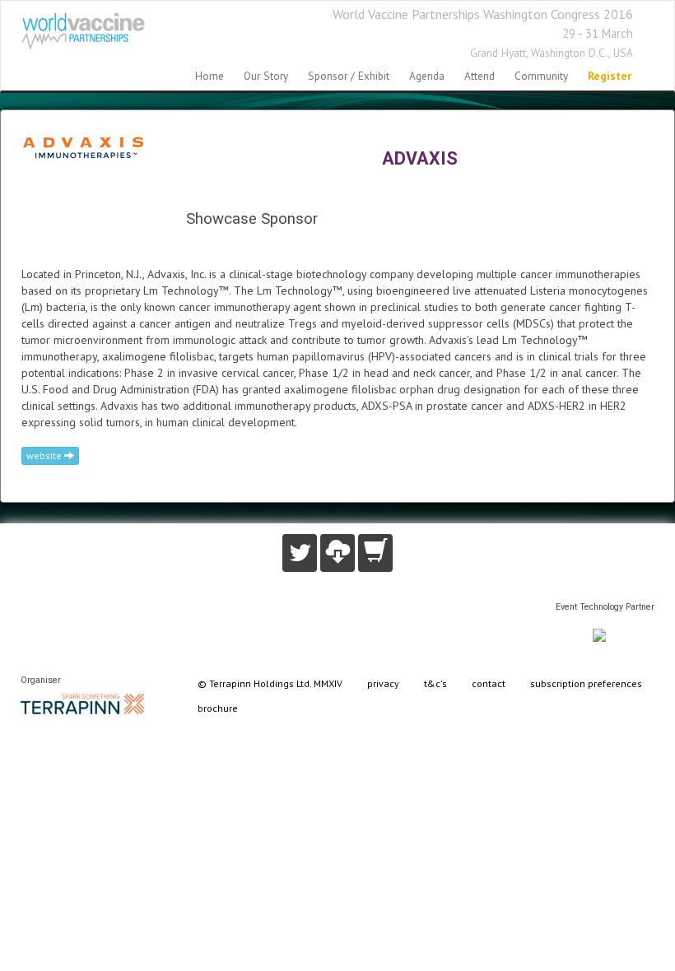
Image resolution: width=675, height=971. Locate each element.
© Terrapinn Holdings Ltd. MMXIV (270, 683)
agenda (427, 75)
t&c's (435, 683)
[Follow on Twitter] (299, 553)
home (209, 75)
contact (488, 683)
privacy (383, 683)
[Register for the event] (375, 553)
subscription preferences (586, 683)
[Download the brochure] (337, 553)
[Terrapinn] (82, 702)
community (541, 75)
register (609, 75)
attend (479, 75)
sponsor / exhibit (348, 75)
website (45, 455)
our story (266, 75)
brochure (218, 708)
